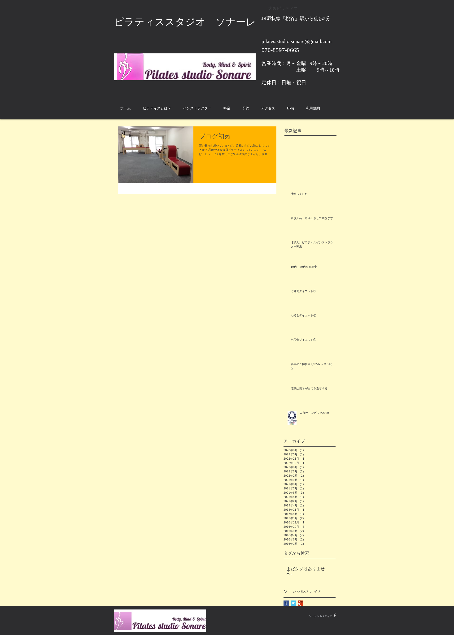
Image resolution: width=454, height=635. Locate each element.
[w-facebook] (334, 615)
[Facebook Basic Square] (286, 603)
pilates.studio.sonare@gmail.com (297, 41)
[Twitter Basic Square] (293, 603)
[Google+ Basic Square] (300, 603)
